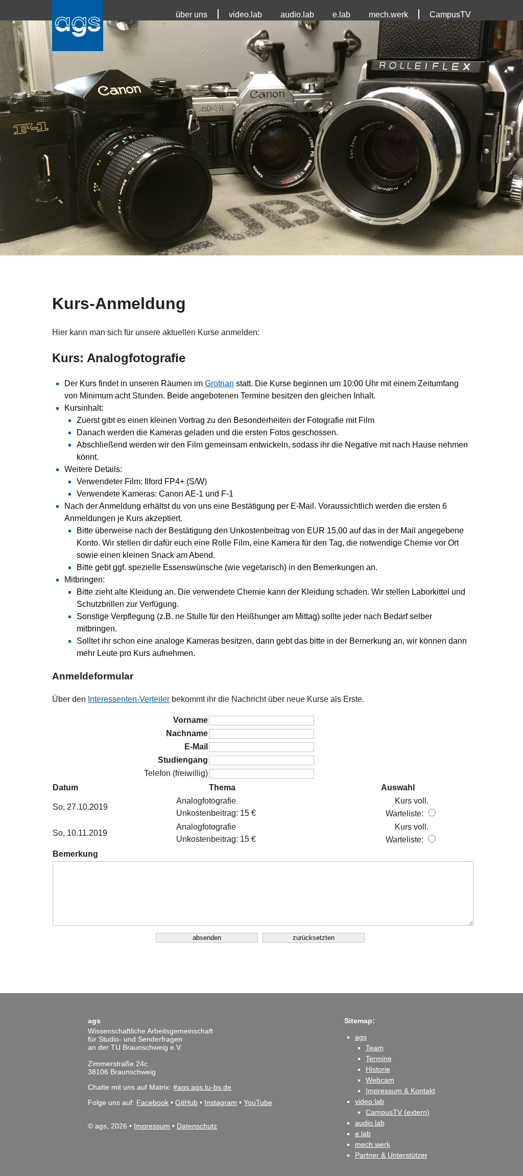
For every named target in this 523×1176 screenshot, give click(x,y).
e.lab (341, 14)
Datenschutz (197, 1126)
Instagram (220, 1102)
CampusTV (450, 14)
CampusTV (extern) (398, 1112)
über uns (191, 14)
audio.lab (297, 14)
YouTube (258, 1102)
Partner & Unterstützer (391, 1155)
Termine (379, 1058)
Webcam (380, 1080)
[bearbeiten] (4, 30)
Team (375, 1048)
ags (361, 1037)
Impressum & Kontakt (400, 1091)
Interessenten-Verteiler (129, 699)
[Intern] (4, 10)
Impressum (152, 1126)
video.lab (245, 14)
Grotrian (219, 383)
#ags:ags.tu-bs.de (202, 1087)
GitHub (186, 1102)
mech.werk (388, 14)
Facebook (152, 1102)
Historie (378, 1069)
